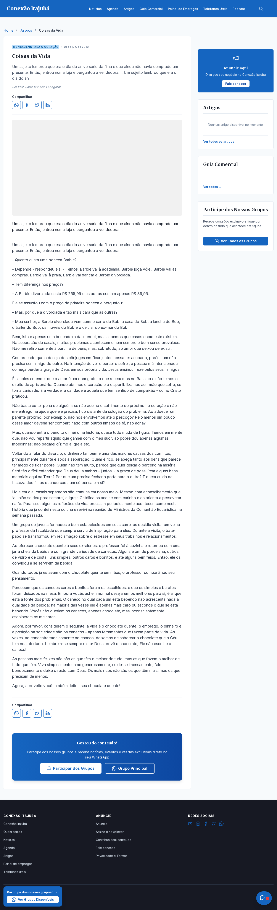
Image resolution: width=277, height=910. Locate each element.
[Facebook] (206, 824)
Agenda (9, 848)
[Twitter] (213, 824)
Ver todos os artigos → (220, 141)
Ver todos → (212, 187)
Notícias (9, 840)
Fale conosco (105, 848)
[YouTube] (190, 824)
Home (8, 30)
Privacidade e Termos (111, 856)
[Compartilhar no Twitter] (37, 105)
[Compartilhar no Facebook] (27, 105)
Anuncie (101, 824)
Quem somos (12, 832)
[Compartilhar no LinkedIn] (47, 105)
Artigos (26, 30)
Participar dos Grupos (74, 768)
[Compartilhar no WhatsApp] (16, 105)
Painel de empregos (17, 864)
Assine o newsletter (110, 832)
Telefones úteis (14, 872)
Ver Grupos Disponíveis (36, 899)
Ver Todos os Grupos (239, 241)
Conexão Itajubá (15, 824)
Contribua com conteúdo (113, 840)
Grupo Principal (132, 768)
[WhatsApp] (221, 824)
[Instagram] (198, 824)
